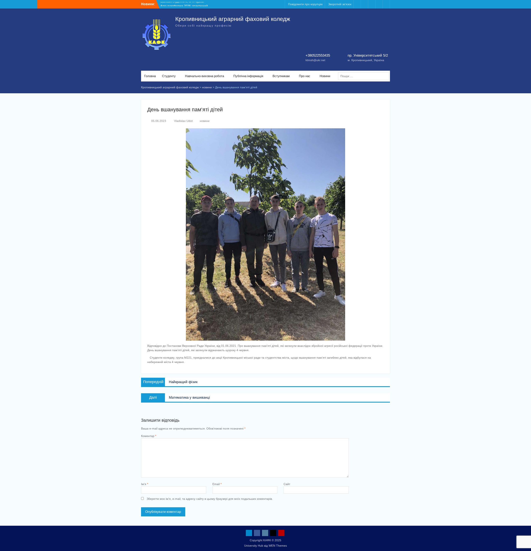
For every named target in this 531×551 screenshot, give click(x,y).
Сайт (287, 484)
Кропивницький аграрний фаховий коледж (232, 19)
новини (204, 121)
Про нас (304, 76)
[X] (379, 4)
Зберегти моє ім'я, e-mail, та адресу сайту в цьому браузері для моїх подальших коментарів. (210, 498)
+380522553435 (318, 55)
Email (217, 484)
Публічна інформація (248, 76)
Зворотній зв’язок (339, 4)
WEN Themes (278, 545)
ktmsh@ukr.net (315, 60)
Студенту (169, 76)
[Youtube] (386, 4)
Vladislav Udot (183, 121)
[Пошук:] (364, 76)
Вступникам (281, 76)
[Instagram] (372, 4)
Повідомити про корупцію (305, 4)
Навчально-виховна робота (204, 76)
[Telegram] (357, 4)
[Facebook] (364, 4)
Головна (150, 76)
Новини (325, 76)
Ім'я (144, 484)
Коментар (148, 436)
